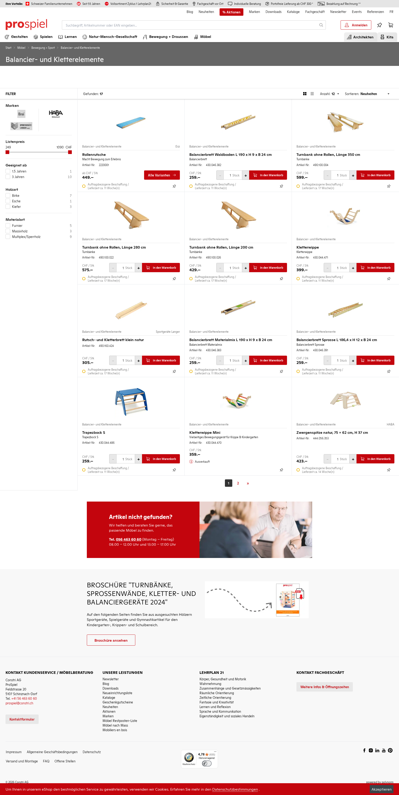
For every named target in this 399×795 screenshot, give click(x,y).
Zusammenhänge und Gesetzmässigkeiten (230, 688)
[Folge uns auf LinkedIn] (377, 750)
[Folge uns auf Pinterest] (390, 750)
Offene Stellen (65, 761)
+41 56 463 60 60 (24, 698)
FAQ (46, 761)
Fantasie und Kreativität (217, 702)
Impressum (14, 751)
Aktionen (109, 711)
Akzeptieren (382, 789)
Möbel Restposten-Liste (120, 720)
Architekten (362, 36)
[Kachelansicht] (304, 93)
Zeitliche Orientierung (215, 697)
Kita (389, 36)
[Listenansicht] (312, 93)
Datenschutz (92, 751)
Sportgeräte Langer (168, 331)
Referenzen (375, 11)
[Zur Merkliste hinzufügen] (174, 186)
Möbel (21, 47)
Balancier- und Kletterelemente (101, 146)
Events (357, 11)
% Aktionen (231, 12)
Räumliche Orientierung (217, 692)
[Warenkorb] (390, 25)
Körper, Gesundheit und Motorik (223, 679)
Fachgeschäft (315, 11)
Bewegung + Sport (43, 47)
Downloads (273, 11)
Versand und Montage (22, 761)
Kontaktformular (22, 719)
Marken (254, 11)
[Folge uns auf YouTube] (384, 750)
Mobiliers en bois (115, 729)
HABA (390, 424)
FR (391, 11)
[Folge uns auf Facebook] (364, 750)
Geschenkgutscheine (118, 702)
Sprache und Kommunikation (220, 711)
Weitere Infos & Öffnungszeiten (324, 686)
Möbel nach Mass (115, 725)
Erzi (177, 146)
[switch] (207, 763)
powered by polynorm (379, 782)
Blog (190, 11)
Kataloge (293, 11)
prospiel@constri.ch (19, 703)
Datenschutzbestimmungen (235, 789)
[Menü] (215, 752)
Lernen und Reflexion (215, 706)
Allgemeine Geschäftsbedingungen (52, 751)
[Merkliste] (379, 25)
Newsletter (338, 11)
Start (8, 47)
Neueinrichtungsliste (117, 692)
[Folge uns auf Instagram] (371, 750)
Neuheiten (206, 11)
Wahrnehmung (210, 683)
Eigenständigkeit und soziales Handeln (227, 716)
